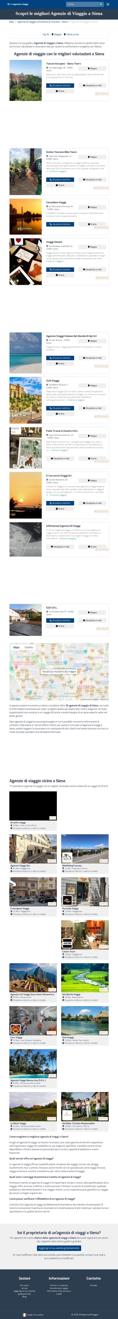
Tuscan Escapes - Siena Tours (63, 63)
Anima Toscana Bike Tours (61, 152)
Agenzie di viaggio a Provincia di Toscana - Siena (42, 21)
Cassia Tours (68, 951)
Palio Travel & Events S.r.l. (62, 431)
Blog (24, 1296)
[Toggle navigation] (108, 4)
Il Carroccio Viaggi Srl (59, 475)
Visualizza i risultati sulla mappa (59, 671)
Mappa (93, 68)
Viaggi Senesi (54, 242)
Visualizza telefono (61, 85)
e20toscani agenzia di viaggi (63, 526)
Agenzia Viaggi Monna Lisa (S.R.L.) (28, 1080)
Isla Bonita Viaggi (71, 994)
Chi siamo (24, 1285)
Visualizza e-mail (93, 85)
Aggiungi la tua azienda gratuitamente (59, 1248)
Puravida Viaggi (70, 908)
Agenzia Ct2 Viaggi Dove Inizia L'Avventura (32, 994)
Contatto (93, 1285)
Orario (61, 91)
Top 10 (45, 34)
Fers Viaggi (16, 1037)
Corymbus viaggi (56, 202)
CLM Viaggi (52, 380)
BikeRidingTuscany (72, 865)
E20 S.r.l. (51, 607)
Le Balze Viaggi (18, 1123)
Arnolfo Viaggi (18, 822)
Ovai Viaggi (68, 1037)
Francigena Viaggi (20, 908)
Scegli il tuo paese (34, 1315)
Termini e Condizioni (59, 1285)
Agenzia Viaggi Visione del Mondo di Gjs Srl (71, 336)
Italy (11, 21)
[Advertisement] (59, 124)
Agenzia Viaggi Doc (20, 865)
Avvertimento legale (59, 1288)
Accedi (24, 1288)
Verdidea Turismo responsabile (78, 1123)
